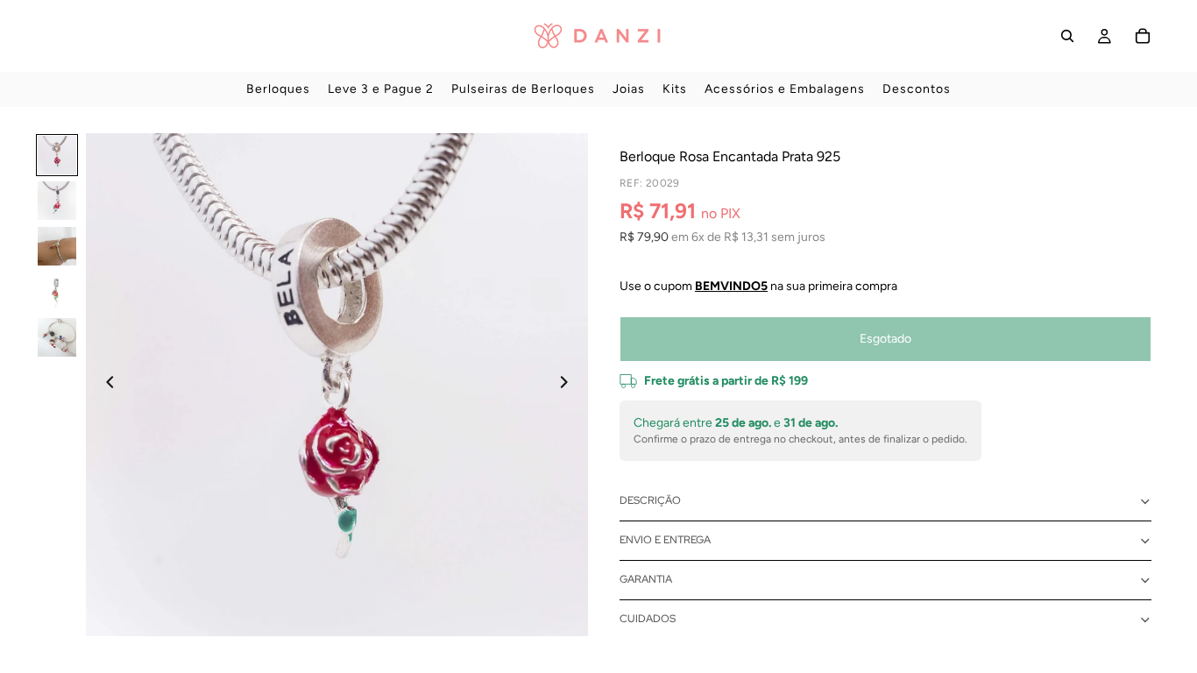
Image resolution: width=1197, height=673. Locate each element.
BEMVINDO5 (731, 286)
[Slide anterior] (105, 384)
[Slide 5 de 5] (57, 337)
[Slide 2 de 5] (57, 200)
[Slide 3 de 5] (57, 246)
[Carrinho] (1142, 36)
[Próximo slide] (568, 384)
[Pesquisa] (1067, 36)
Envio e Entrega (665, 540)
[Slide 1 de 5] (57, 155)
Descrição (650, 500)
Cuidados (648, 619)
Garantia (646, 579)
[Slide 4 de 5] (57, 292)
